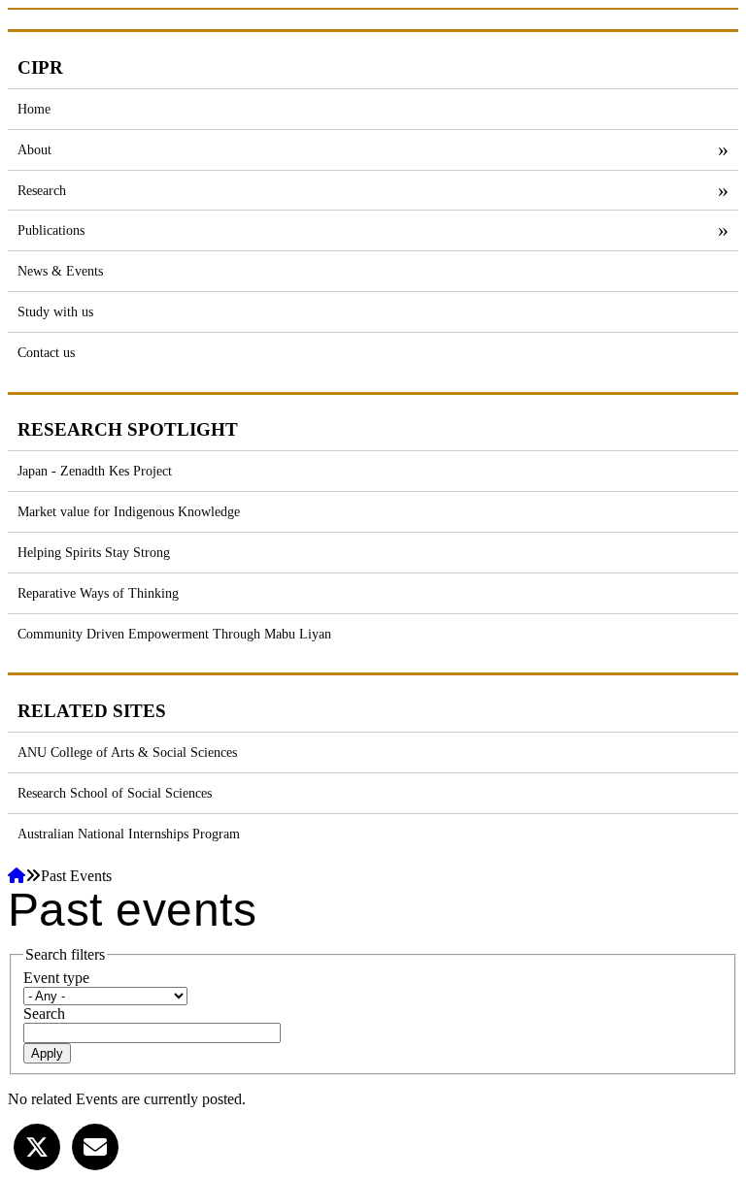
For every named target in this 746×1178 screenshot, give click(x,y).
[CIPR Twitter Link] (37, 1144)
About (34, 149)
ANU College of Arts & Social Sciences (127, 752)
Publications (51, 230)
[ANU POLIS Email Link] (95, 1144)
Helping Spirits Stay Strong (93, 552)
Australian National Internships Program (128, 833)
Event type (56, 977)
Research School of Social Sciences (114, 793)
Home (34, 108)
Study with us (55, 311)
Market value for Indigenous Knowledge (128, 511)
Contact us (46, 352)
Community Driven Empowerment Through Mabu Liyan (174, 633)
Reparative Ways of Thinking (98, 593)
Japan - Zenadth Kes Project (94, 470)
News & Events (60, 270)
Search (44, 1013)
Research (41, 190)
